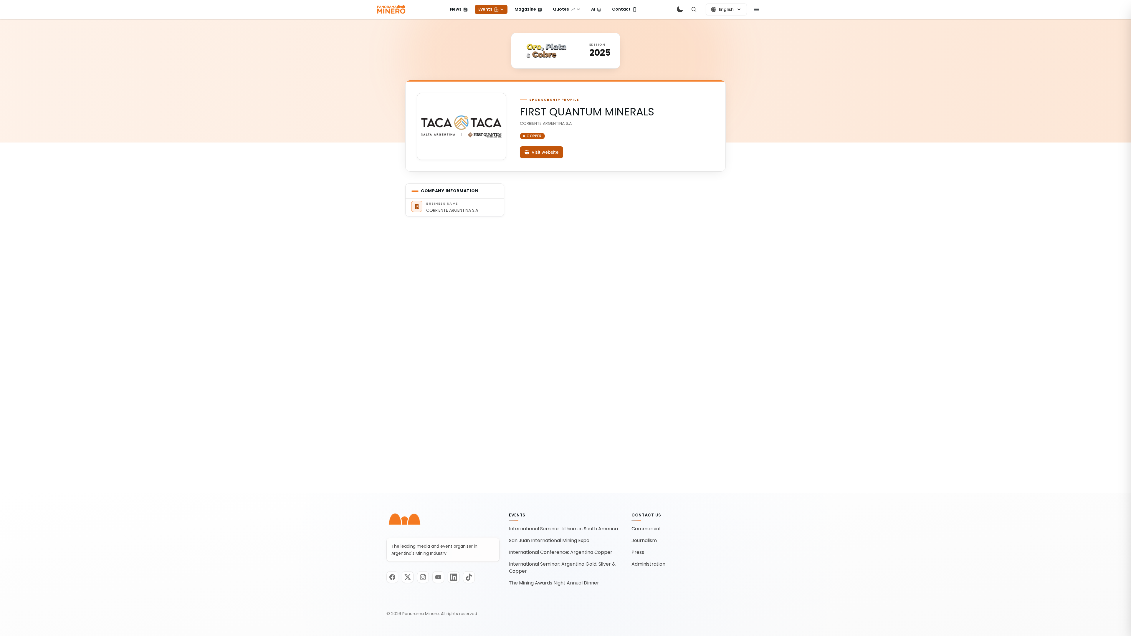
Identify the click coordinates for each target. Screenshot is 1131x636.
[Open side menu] (756, 9)
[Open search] (694, 9)
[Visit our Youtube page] (438, 577)
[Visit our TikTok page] (469, 577)
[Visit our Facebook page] (392, 577)
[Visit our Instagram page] (423, 577)
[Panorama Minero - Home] (391, 9)
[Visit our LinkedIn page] (453, 577)
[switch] (680, 9)
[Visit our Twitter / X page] (408, 577)
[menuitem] (459, 9)
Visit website (545, 152)
